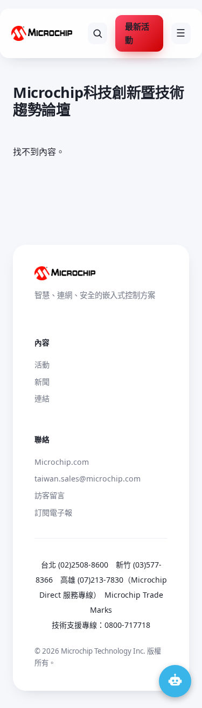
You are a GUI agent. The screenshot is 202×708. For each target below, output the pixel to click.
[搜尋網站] (98, 33)
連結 (42, 398)
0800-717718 (127, 625)
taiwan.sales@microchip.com (87, 478)
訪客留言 (49, 495)
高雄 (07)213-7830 (91, 580)
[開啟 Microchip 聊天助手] (175, 681)
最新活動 (137, 33)
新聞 (42, 382)
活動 (42, 364)
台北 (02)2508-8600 (74, 565)
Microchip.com (61, 462)
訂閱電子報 (53, 512)
